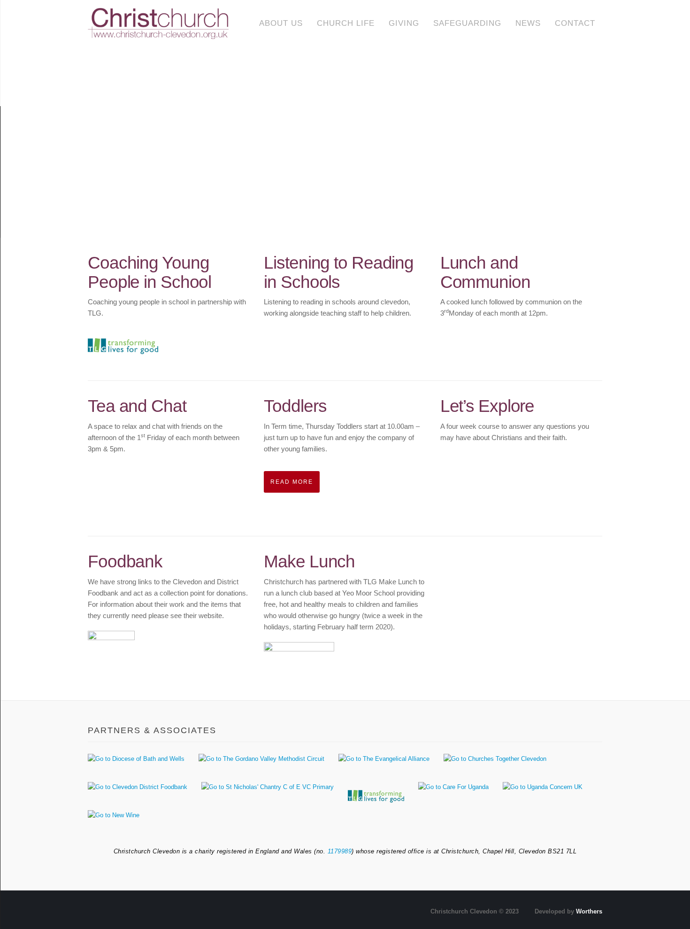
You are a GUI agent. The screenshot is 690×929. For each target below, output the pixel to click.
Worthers (589, 911)
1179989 (340, 851)
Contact (575, 23)
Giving (404, 23)
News (528, 23)
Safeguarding (467, 23)
